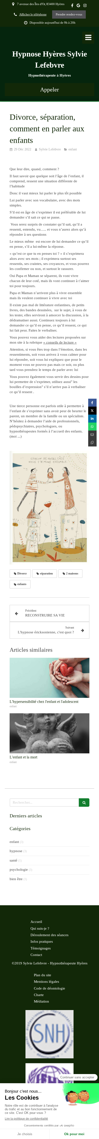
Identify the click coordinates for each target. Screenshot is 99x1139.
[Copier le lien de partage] (92, 442)
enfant (14, 842)
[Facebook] (72, 6)
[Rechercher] (84, 802)
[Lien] (49, 1034)
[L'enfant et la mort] (49, 733)
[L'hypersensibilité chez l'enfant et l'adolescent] (49, 678)
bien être (16, 879)
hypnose (16, 851)
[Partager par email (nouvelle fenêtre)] (92, 435)
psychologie (19, 869)
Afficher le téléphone (33, 14)
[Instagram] (85, 6)
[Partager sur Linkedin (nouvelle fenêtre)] (92, 419)
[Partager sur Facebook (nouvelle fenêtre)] (92, 403)
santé (13, 860)
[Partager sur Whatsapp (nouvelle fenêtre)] (92, 427)
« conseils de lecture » (60, 342)
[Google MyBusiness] (78, 6)
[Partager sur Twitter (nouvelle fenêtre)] (92, 411)
